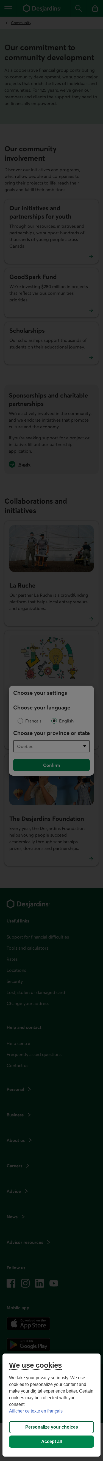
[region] (51, 1405)
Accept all (51, 1441)
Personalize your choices (51, 1427)
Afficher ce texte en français (36, 1411)
